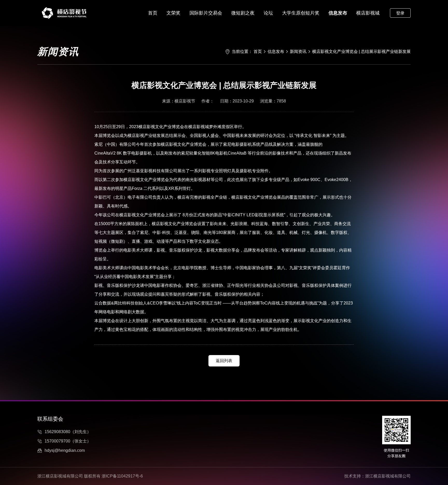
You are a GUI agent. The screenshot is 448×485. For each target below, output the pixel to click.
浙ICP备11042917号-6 (122, 476)
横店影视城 (368, 13)
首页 (152, 13)
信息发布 (337, 13)
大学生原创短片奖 (300, 13)
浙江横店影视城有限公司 (388, 476)
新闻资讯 (298, 51)
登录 (400, 13)
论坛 (268, 13)
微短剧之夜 (243, 13)
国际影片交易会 (206, 13)
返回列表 (224, 360)
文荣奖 (173, 13)
